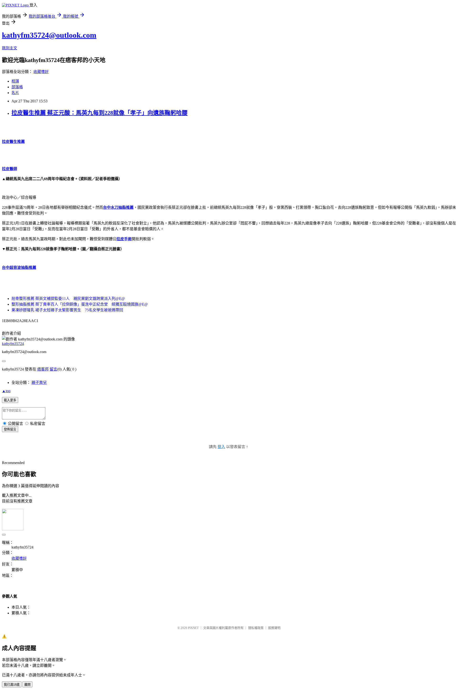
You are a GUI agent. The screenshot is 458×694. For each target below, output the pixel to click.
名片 (15, 93)
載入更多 (10, 400)
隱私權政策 (256, 628)
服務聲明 (274, 628)
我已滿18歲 (12, 684)
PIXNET (193, 628)
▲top (6, 391)
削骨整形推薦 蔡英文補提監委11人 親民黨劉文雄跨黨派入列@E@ (68, 299)
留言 (53, 369)
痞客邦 (43, 369)
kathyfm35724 (13, 344)
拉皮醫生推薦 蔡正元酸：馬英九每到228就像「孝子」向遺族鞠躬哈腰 (99, 113)
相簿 (15, 81)
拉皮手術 (124, 239)
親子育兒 (39, 383)
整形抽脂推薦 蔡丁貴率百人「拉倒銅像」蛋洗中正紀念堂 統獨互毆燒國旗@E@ (79, 304)
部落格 (17, 87)
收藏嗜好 (41, 72)
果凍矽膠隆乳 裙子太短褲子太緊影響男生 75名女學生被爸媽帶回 (67, 310)
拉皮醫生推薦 (13, 142)
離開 (27, 684)
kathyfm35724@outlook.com (49, 35)
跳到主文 (9, 48)
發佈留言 (10, 429)
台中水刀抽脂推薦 (118, 207)
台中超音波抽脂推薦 (19, 268)
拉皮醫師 (9, 169)
